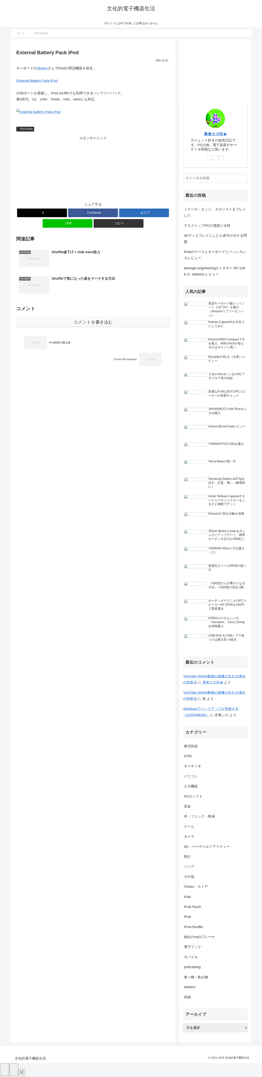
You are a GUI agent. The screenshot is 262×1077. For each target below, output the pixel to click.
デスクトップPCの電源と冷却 (207, 226)
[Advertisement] (93, 168)
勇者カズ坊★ (215, 134)
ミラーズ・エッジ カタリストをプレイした (215, 212)
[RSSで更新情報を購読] (220, 157)
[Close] (21, 1072)
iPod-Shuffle (26, 129)
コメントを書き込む (93, 322)
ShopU (42, 68)
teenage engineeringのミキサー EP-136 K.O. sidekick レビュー (214, 271)
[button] (118, 223)
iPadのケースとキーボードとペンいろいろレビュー (215, 255)
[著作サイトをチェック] (209, 157)
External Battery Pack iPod (36, 81)
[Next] (13, 1069)
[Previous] (4, 1069)
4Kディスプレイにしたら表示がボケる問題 (215, 239)
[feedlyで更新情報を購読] (215, 157)
